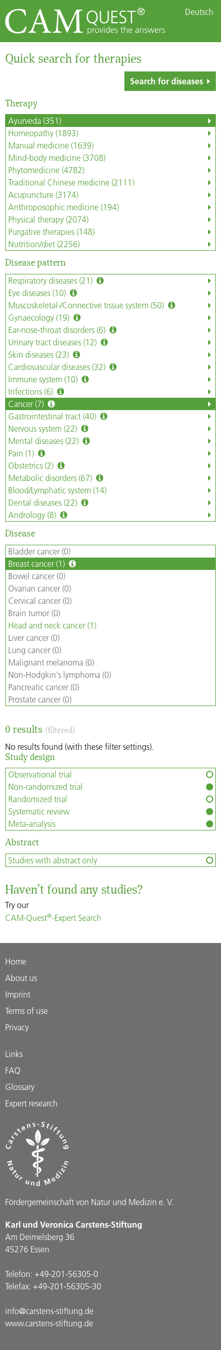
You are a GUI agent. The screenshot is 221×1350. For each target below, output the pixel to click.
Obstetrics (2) (32, 465)
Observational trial (40, 774)
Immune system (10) (44, 379)
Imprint (17, 994)
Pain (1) (22, 453)
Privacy (17, 1027)
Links (14, 1053)
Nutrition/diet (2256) (44, 243)
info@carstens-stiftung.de (49, 1310)
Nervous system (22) (43, 428)
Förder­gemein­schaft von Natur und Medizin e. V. (89, 1201)
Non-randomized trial (45, 786)
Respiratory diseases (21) (51, 280)
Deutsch (199, 12)
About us (21, 977)
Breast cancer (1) (37, 563)
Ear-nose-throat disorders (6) (57, 329)
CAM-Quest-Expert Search (53, 917)
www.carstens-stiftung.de (49, 1323)
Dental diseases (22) (43, 502)
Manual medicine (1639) (51, 145)
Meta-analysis (32, 823)
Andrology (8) (33, 514)
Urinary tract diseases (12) (53, 342)
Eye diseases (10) (38, 292)
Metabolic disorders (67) (51, 477)
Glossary (19, 1086)
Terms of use (26, 1010)
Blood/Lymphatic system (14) (57, 490)
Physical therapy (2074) (48, 219)
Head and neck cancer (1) (52, 625)
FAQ (13, 1070)
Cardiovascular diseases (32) (57, 366)
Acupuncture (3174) (43, 194)
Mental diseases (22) (44, 440)
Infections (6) (31, 391)
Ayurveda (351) (34, 120)
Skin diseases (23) (39, 354)
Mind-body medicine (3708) (56, 157)
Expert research (31, 1103)
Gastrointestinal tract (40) (53, 416)
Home (15, 961)
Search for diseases (166, 81)
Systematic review (38, 811)
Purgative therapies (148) (51, 231)
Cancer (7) (27, 403)
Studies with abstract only (52, 860)
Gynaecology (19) (39, 317)
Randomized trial (37, 798)
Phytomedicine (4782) (46, 169)
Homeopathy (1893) (43, 132)
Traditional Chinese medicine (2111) (71, 182)
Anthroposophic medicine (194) (63, 206)
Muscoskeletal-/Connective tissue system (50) (87, 305)
